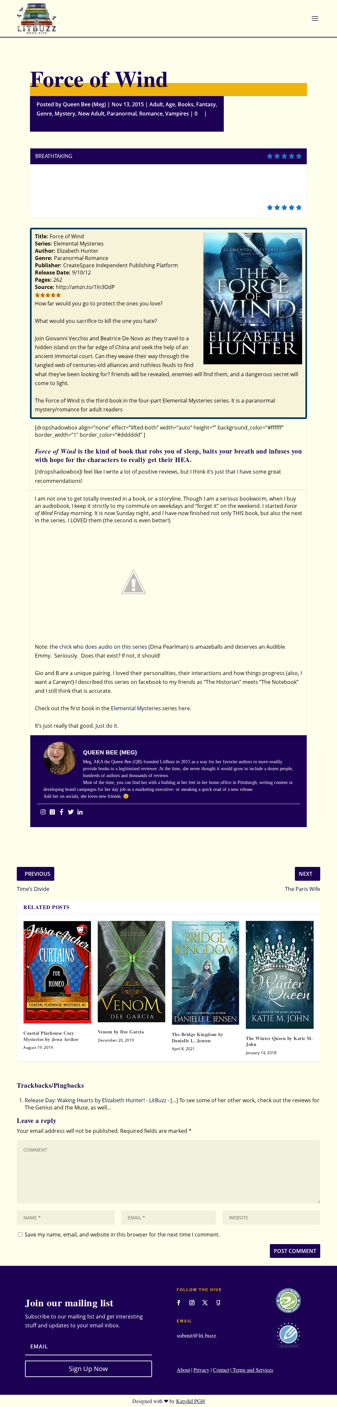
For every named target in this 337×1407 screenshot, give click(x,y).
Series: (43, 243)
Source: (44, 287)
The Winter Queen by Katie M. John (279, 1041)
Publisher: (48, 265)
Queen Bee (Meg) (84, 104)
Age (170, 104)
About (183, 1369)
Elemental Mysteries (136, 708)
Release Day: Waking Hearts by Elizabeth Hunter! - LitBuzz (95, 1100)
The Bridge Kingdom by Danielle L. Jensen (197, 1037)
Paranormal (122, 113)
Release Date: (52, 272)
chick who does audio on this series (103, 646)
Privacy (201, 1369)
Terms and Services (252, 1369)
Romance (151, 113)
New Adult (91, 113)
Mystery (65, 113)
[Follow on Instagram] (192, 1302)
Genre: (43, 258)
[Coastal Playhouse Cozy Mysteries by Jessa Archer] (57, 972)
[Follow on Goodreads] (218, 1302)
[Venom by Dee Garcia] (131, 971)
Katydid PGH (190, 1400)
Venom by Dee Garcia (121, 1031)
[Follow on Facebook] (178, 1302)
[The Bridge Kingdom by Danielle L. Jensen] (205, 973)
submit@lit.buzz (196, 1335)
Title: (41, 236)
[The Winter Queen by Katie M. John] (279, 975)
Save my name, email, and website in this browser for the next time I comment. (122, 1234)
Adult (156, 104)
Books (186, 104)
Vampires (177, 113)
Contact (221, 1369)
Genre (44, 113)
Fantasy (206, 104)
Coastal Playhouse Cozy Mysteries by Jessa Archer (51, 1035)
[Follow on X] (205, 1302)
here (184, 708)
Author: (45, 250)
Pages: (43, 279)
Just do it (106, 725)
